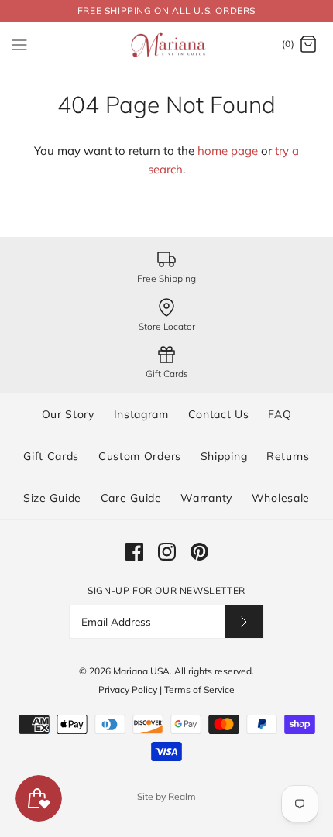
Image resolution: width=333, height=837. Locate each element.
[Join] (244, 621)
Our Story (68, 414)
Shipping (224, 456)
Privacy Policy (127, 689)
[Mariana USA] (167, 45)
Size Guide (52, 498)
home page (227, 150)
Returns (288, 456)
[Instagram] (167, 552)
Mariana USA (141, 671)
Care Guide (131, 498)
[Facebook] (134, 552)
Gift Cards (51, 456)
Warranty (206, 498)
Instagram (141, 414)
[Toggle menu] (19, 44)
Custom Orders (139, 456)
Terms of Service (199, 689)
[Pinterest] (199, 552)
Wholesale (281, 498)
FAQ (279, 414)
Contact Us (218, 414)
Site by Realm (166, 796)
